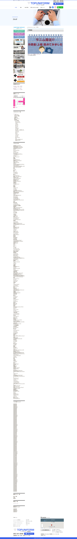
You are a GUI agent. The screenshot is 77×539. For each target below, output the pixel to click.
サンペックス (17, 121)
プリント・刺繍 (16, 115)
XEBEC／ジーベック (16, 385)
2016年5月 (15, 469)
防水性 (14, 236)
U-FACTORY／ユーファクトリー (18, 289)
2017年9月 (15, 454)
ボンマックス (17, 137)
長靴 (14, 157)
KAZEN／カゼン (16, 177)
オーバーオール (15, 232)
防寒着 (14, 360)
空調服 (14, 291)
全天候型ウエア (15, 363)
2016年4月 (15, 470)
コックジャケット (16, 311)
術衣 (14, 201)
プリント (14, 369)
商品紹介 (15, 119)
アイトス (16, 126)
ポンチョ (14, 169)
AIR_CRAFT (15, 237)
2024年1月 (15, 423)
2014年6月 (15, 485)
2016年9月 (15, 465)
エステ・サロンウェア (17, 178)
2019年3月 (15, 438)
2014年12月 (15, 479)
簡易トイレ (15, 365)
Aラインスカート (16, 250)
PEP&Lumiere (15, 337)
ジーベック (17, 131)
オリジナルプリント (16, 398)
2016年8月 (15, 466)
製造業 (14, 498)
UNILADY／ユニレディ (17, 145)
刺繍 (14, 226)
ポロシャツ (15, 357)
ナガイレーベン (17, 122)
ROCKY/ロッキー (16, 179)
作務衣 (14, 282)
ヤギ (16, 138)
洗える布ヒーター (16, 391)
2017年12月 (15, 451)
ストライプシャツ (16, 217)
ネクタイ (14, 267)
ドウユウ (16, 124)
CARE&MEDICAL (16, 192)
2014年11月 (15, 480)
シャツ (14, 342)
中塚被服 (14, 214)
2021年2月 (15, 434)
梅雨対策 (14, 252)
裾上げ (14, 295)
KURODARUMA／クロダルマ (18, 241)
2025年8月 (15, 408)
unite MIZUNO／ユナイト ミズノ (18, 209)
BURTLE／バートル (16, 208)
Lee (14, 245)
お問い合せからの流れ (29, 521)
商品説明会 (15, 239)
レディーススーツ (16, 165)
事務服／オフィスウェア (17, 160)
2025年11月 (15, 407)
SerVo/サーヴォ (15, 393)
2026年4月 (15, 404)
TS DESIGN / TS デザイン (17, 190)
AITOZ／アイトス (16, 290)
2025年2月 (15, 413)
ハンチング (15, 361)
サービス (14, 263)
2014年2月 (15, 487)
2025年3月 (15, 412)
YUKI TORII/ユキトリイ (17, 195)
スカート (14, 244)
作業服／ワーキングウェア (17, 223)
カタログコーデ (15, 286)
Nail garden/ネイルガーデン (18, 370)
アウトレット (15, 230)
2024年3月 (15, 421)
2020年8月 (15, 437)
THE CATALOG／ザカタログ (18, 147)
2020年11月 (15, 436)
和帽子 (14, 265)
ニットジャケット (16, 330)
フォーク (16, 136)
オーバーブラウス (16, 150)
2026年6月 (15, 403)
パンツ (14, 200)
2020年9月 (15, 508)
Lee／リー (15, 294)
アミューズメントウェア (17, 240)
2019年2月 (15, 439)
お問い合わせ (28, 523)
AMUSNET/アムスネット (17, 148)
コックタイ (15, 189)
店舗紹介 (14, 366)
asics (14, 336)
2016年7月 (15, 467)
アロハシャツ (15, 373)
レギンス (14, 395)
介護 (14, 497)
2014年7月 (15, 484)
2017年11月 (15, 452)
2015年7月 (15, 478)
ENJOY (14, 364)
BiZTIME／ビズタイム (17, 181)
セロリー (14, 345)
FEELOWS (15, 293)
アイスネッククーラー (17, 219)
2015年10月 (15, 476)
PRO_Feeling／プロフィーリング (18, 335)
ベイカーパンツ (15, 270)
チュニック (15, 171)
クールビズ (15, 340)
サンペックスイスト (16, 261)
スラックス (15, 281)
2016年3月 (15, 471)
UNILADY (14, 339)
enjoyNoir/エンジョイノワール (18, 306)
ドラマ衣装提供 (15, 325)
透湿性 (14, 220)
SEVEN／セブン (16, 368)
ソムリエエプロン (16, 381)
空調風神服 (15, 271)
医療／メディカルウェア (17, 176)
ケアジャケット (15, 299)
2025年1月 (15, 414)
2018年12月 (15, 441)
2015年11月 (15, 475)
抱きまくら (15, 343)
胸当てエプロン (15, 397)
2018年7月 (15, 445)
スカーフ (14, 151)
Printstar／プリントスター (17, 319)
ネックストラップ (16, 156)
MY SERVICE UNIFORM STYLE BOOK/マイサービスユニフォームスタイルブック (18, 353)
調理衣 (14, 260)
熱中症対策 (15, 202)
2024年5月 (15, 419)
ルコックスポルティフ (19, 139)
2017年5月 (15, 458)
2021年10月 (15, 431)
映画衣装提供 (15, 390)
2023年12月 (15, 424)
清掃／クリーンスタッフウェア (18, 387)
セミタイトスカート (16, 204)
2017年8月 (15, 455)
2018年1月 (15, 450)
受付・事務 (15, 496)
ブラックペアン (15, 309)
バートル (16, 135)
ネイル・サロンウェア (17, 355)
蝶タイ (14, 174)
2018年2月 (15, 449)
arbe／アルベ (15, 161)
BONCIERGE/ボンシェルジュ (18, 274)
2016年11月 (15, 463)
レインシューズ (15, 316)
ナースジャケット (16, 278)
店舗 (14, 334)
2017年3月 (15, 460)
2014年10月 (15, 481)
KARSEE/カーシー (16, 266)
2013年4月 (15, 491)
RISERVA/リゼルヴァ (16, 292)
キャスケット (15, 253)
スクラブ (14, 155)
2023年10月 (15, 425)
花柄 (14, 305)
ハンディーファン (16, 382)
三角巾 (14, 264)
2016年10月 (15, 464)
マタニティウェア (16, 284)
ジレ (14, 283)
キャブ (32, 54)
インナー (14, 379)
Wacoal (14, 315)
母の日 (14, 235)
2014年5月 (15, 486)
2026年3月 (15, 405)
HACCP (14, 298)
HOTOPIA (15, 326)
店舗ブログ (16, 117)
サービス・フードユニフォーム (17, 523)
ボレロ (14, 269)
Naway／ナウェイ (16, 350)
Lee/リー (14, 163)
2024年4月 (15, 420)
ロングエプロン (15, 327)
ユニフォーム (15, 280)
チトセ (16, 133)
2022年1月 (15, 428)
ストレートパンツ (16, 314)
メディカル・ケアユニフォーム (17, 522)
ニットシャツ (15, 221)
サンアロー (15, 297)
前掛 (14, 277)
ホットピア (15, 341)
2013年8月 (15, 490)
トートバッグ (15, 187)
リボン (14, 359)
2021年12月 (15, 429)
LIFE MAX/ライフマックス (17, 338)
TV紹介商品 (15, 312)
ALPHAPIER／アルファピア (18, 375)
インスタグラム (15, 324)
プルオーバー (15, 215)
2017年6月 (15, 457)
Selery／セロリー (16, 234)
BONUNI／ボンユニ (16, 351)
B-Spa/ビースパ (16, 193)
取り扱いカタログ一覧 (16, 526)
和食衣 (14, 186)
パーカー (14, 188)
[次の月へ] (24, 96)
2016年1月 (15, 473)
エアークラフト (15, 222)
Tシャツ (14, 329)
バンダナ (14, 247)
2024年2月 (15, 422)
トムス (16, 123)
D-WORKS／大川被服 (17, 205)
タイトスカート (15, 218)
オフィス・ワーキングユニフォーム (18, 521)
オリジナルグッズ (16, 175)
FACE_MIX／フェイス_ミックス (18, 349)
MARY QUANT (15, 251)
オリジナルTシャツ (16, 159)
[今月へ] (22, 96)
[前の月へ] (21, 96)
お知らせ (15, 116)
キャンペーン (15, 196)
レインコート (15, 173)
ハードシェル (15, 203)
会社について (28, 522)
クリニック (15, 331)
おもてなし (15, 307)
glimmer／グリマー (16, 367)
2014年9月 (15, 482)
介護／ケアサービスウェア (17, 207)
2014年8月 (15, 483)
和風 (14, 185)
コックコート (15, 296)
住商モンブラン (17, 140)
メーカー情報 (16, 120)
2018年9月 (15, 443)
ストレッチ (15, 396)
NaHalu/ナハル (15, 180)
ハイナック (17, 134)
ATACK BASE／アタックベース (18, 199)
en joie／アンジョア (16, 268)
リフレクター (15, 380)
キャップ (14, 279)
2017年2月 (15, 461)
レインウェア (15, 285)
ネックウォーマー (16, 248)
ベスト (14, 374)
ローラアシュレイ (16, 320)
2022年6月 (15, 426)
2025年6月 (15, 409)
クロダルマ (15, 238)
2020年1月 (15, 509)
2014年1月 (15, 488)
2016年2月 (15, 472)
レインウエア (15, 301)
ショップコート (15, 154)
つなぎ (14, 262)
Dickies (14, 304)
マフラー (14, 184)
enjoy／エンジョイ (16, 386)
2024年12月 (15, 415)
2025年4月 (15, 411)
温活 (14, 358)
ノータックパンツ (16, 313)
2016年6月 (15, 468)
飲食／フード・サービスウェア (18, 191)
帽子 (14, 170)
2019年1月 (15, 440)
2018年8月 (15, 444)
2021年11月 (15, 430)
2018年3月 (15, 448)
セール (14, 149)
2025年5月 (15, 410)
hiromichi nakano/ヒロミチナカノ (18, 164)
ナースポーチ (15, 172)
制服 (14, 346)
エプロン (14, 229)
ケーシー (14, 300)
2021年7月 (15, 433)
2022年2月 (15, 427)
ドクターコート (15, 394)
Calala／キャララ (16, 162)
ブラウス (14, 356)
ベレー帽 (14, 344)
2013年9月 (15, 489)
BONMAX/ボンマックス (17, 323)
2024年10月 (15, 416)
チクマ (16, 132)
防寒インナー (15, 216)
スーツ (14, 308)
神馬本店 (14, 389)
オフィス (14, 246)
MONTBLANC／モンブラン (17, 146)
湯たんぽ (14, 328)
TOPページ (15, 517)
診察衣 (14, 158)
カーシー (16, 125)
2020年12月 (15, 435)
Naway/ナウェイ (16, 259)
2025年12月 (15, 406)
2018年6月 (15, 446)
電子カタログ (15, 255)
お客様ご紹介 (16, 114)
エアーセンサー (15, 254)
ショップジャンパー (16, 249)
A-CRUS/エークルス (16, 388)
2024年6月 (15, 418)
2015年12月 (15, 474)
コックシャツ (15, 233)
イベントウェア (15, 256)
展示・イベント (16, 118)
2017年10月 (15, 453)
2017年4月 (15, 459)
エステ (14, 194)
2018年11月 (15, 442)
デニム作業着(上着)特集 (32, 55)
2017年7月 (15, 456)
